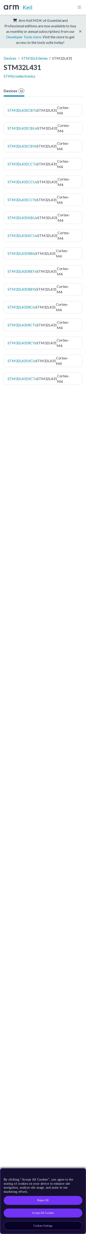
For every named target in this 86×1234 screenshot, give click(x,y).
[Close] (80, 1173)
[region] (43, 1201)
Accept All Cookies (43, 1213)
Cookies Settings (43, 1225)
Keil (27, 7)
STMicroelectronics (19, 76)
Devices (10, 58)
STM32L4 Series (35, 58)
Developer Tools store (23, 37)
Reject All (42, 1200)
